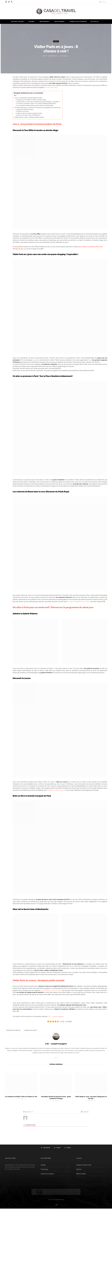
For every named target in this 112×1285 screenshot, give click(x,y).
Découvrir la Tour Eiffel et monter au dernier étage (31, 99)
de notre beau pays (51, 87)
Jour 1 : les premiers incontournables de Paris (28, 98)
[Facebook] (7, 83)
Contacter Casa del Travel (83, 1165)
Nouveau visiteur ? (17, 21)
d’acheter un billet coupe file (56, 790)
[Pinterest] (7, 92)
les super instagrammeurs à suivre (78, 601)
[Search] (100, 1)
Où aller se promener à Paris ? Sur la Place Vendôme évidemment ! (37, 103)
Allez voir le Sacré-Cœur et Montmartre (29, 115)
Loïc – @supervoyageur (56, 1016)
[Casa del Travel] (55, 11)
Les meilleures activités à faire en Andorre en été (21, 1096)
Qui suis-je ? (95, 21)
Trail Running (59, 21)
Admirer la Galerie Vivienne (25, 109)
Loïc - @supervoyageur (51, 56)
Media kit (78, 1169)
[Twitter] (7, 87)
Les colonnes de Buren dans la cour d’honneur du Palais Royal (35, 105)
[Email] (7, 96)
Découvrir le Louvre (23, 111)
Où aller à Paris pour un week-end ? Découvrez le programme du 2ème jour (38, 107)
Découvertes (44, 21)
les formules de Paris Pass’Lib (51, 990)
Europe (56, 41)
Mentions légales (81, 1173)
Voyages (31, 21)
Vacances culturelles (13, 1030)
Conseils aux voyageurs (78, 21)
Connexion (85, 1112)
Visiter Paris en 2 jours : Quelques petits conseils (29, 117)
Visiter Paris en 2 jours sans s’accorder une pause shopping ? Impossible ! (38, 101)
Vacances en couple (30, 1030)
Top (56, 1204)
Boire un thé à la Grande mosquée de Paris (30, 113)
